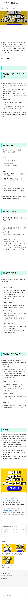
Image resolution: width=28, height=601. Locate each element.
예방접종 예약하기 (5, 58)
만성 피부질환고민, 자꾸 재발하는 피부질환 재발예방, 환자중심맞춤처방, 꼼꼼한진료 (13, 503)
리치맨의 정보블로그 (11, 3)
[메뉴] (25, 3)
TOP (25, 596)
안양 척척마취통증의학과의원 (11, 511)
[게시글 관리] (8, 521)
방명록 (13, 8)
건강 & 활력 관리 (6, 526)
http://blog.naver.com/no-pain (10, 508)
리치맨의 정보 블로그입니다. (7, 575)
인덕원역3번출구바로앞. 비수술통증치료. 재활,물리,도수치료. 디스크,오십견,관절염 (13, 513)
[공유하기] (6, 521)
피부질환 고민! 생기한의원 (10, 500)
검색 (22, 3)
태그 (7, 8)
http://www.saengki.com (8, 498)
